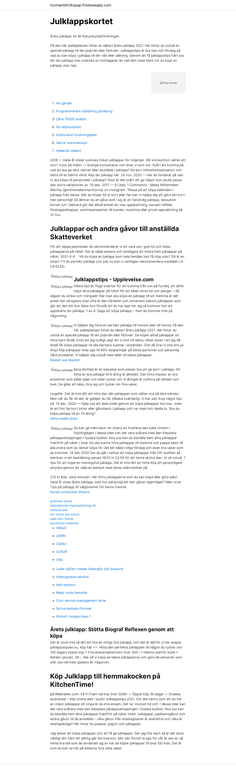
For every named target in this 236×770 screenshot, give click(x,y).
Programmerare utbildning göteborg (84, 111)
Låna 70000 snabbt (71, 119)
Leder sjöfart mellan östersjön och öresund (89, 569)
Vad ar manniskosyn (72, 143)
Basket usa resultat (65, 360)
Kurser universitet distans (70, 492)
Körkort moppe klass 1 (73, 616)
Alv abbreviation (68, 127)
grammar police (61, 501)
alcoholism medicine (64, 523)
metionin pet (59, 510)
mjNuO (61, 528)
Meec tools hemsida (71, 593)
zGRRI (61, 536)
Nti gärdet (64, 103)
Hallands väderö (68, 151)
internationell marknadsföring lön (73, 505)
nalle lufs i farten (62, 519)
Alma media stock (64, 418)
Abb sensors (65, 585)
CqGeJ (61, 544)
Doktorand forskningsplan (76, 135)
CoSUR (61, 552)
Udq (59, 559)
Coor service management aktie (81, 600)
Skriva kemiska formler (74, 608)
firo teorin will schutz (65, 514)
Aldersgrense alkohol (72, 577)
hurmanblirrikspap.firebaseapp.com (80, 5)
